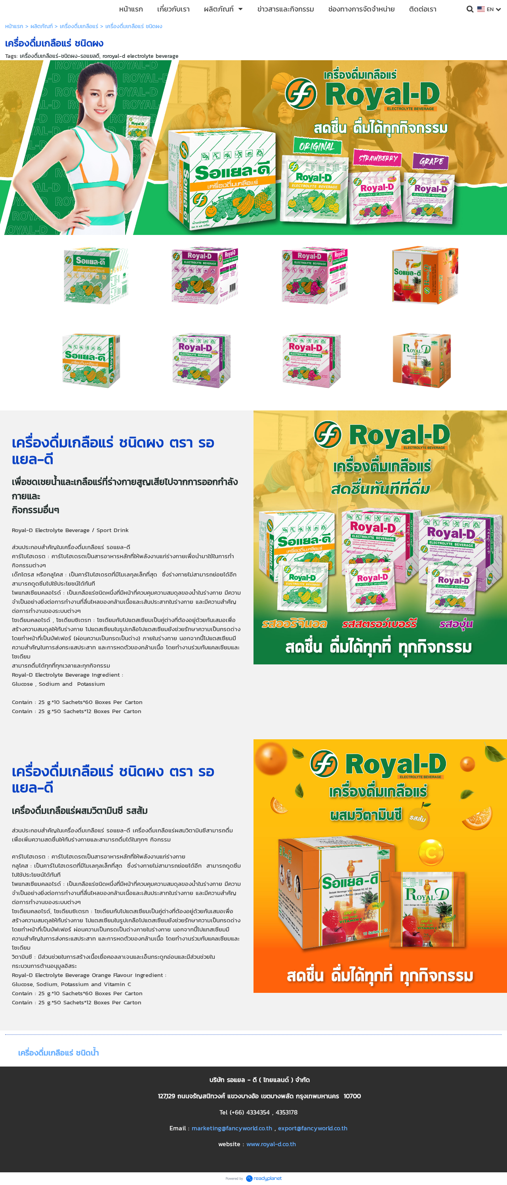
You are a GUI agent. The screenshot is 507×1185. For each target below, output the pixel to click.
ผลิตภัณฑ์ (41, 26)
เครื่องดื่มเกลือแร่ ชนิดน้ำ (58, 1053)
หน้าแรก (14, 26)
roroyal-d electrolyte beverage (141, 56)
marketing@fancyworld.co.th (232, 1128)
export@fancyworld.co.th (312, 1128)
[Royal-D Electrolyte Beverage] (93, 359)
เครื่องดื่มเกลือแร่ (79, 26)
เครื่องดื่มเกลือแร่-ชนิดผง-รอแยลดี (59, 56)
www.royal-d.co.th (271, 1144)
